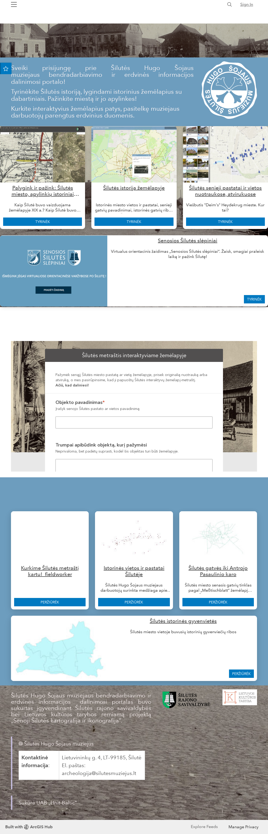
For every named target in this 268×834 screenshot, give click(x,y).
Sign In (246, 4)
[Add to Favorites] (6, 68)
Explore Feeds (204, 826)
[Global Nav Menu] (14, 4)
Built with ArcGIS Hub (29, 826)
